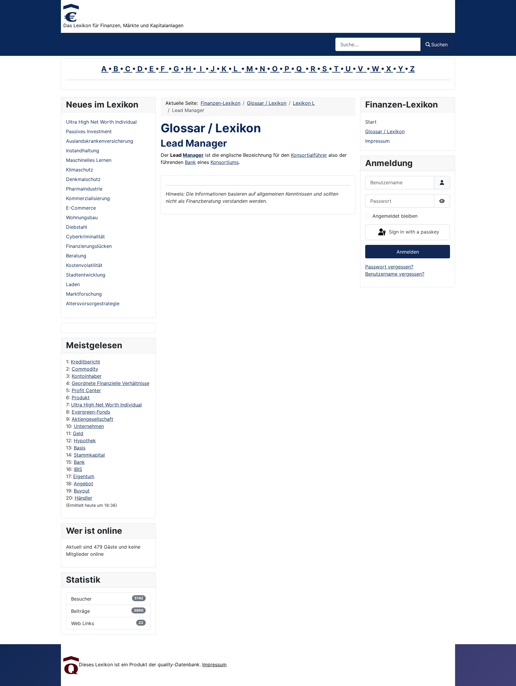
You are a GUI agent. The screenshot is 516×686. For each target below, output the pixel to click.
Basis (79, 448)
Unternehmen (89, 426)
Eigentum (83, 476)
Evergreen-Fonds (91, 412)
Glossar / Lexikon (385, 131)
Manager (193, 155)
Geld (78, 433)
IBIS (78, 469)
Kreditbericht (85, 362)
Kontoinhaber (87, 376)
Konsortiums (225, 162)
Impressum (377, 141)
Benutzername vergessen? (394, 274)
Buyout (82, 491)
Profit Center (86, 390)
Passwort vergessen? (389, 267)
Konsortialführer (309, 155)
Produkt (81, 397)
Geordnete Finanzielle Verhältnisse (110, 383)
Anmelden (408, 252)
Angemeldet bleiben (394, 216)
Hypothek (85, 440)
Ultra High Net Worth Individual (106, 405)
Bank (79, 462)
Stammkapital (89, 455)
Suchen (439, 44)
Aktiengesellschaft (92, 419)
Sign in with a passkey (413, 232)
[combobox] (378, 44)
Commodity (85, 369)
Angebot (83, 484)
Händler (83, 498)
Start (371, 122)
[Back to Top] (505, 675)
